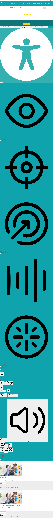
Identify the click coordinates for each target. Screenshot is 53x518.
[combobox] (24, 27)
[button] (2, 374)
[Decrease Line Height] (0, 380)
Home (12, 3)
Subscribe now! (27, 14)
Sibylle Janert (43, 3)
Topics (19, 3)
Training (27, 3)
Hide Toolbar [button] (1, 82)
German (3, 459)
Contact (48, 3)
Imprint (18, 21)
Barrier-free (27, 21)
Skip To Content (2, 452)
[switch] (0, 140)
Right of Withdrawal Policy (32, 21)
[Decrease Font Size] (0, 371)
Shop (31, 3)
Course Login (38, 21)
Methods (15, 3)
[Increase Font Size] (0, 369)
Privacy (21, 21)
